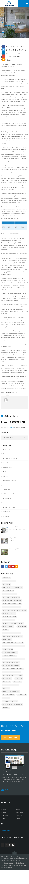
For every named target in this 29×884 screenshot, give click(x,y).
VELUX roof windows (10, 701)
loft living (19, 678)
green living (7, 639)
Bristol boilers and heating (12, 600)
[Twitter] (6, 566)
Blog (4, 818)
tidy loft (6, 698)
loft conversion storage (11, 672)
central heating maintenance (13, 623)
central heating (8, 620)
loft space (6, 681)
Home (5, 22)
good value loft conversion (12, 636)
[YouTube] (13, 566)
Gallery (5, 812)
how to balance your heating (13, 642)
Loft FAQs (5, 815)
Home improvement (8, 454)
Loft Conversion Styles (9, 494)
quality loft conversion (11, 691)
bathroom (6, 584)
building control (9, 613)
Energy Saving (7, 462)
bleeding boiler (8, 590)
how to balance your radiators (13, 646)
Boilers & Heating (7, 467)
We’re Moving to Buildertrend (17, 529)
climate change (8, 626)
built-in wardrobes (9, 616)
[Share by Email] (3, 59)
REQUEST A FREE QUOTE (11, 737)
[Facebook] (2, 566)
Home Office (6, 485)
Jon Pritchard (6, 64)
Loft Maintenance (7, 498)
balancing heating (9, 581)
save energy (22, 694)
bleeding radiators (9, 594)
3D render (6, 577)
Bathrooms (19, 815)
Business (5, 476)
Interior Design (7, 489)
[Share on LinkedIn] (3, 52)
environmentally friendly (11, 633)
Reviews (5, 471)
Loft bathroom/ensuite (9, 507)
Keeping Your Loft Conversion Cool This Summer (17, 541)
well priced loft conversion (12, 704)
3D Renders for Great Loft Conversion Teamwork (16, 552)
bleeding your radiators (11, 597)
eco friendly (22, 626)
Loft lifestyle (6, 516)
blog (4, 502)
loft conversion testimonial (12, 675)
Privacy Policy (5, 830)
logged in (11, 427)
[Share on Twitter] (3, 49)
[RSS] (16, 566)
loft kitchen (7, 678)
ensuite (5, 629)
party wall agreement (10, 685)
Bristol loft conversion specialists (15, 610)
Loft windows (6, 449)
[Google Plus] (9, 566)
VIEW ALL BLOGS (6, 789)
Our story (18, 809)
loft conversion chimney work (13, 659)
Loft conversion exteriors (9, 480)
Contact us (19, 818)
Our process (19, 812)
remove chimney (8, 694)
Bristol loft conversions (11, 607)
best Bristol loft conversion (12, 587)
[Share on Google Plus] (3, 56)
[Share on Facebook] (3, 46)
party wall (17, 681)
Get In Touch (6, 31)
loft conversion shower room (13, 668)
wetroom (6, 707)
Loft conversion (15, 22)
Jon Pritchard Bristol (10, 652)
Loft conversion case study (10, 458)
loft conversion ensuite (11, 662)
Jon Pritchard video (10, 655)
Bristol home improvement (12, 603)
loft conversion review (11, 665)
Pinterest (6, 688)
